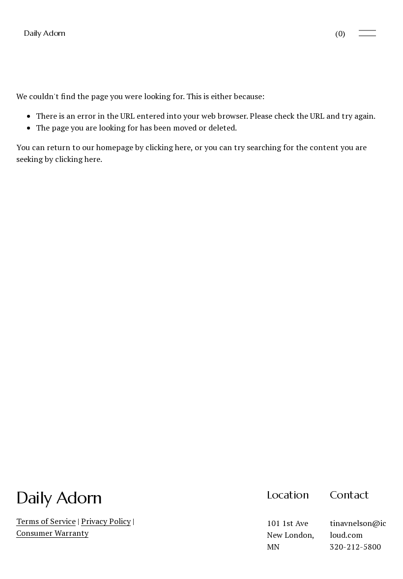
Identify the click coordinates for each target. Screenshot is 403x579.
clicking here (168, 147)
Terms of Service (46, 521)
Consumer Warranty (52, 532)
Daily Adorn (44, 33)
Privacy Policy (106, 521)
